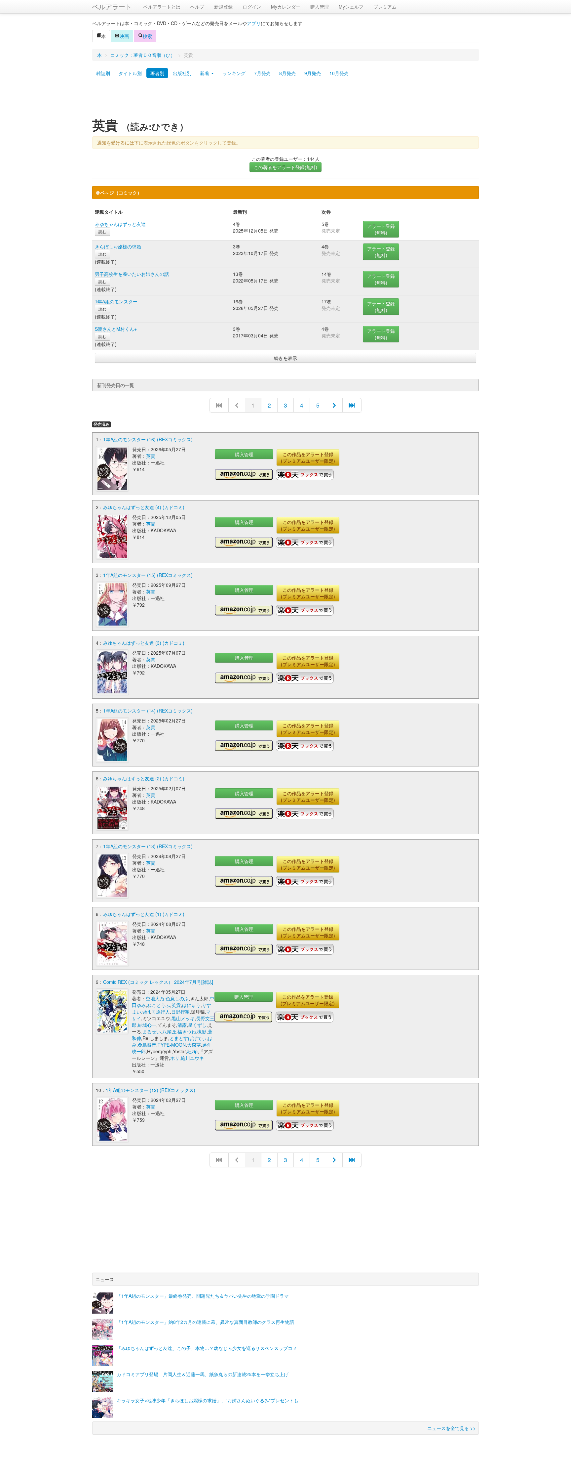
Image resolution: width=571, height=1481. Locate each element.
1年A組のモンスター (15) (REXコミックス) (148, 575)
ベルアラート (112, 6)
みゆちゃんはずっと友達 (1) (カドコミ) (143, 914)
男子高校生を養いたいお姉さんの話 (132, 274)
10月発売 (339, 73)
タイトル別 (130, 73)
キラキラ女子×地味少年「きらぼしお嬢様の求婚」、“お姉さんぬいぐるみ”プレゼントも (207, 1400)
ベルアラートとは (161, 6)
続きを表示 (285, 358)
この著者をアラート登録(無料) (285, 167)
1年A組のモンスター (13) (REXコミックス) (148, 846)
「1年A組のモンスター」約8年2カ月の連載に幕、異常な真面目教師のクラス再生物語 (205, 1322)
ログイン (252, 6)
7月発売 (262, 73)
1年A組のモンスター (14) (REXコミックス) (148, 710)
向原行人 (160, 1011)
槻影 (202, 1031)
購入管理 (319, 6)
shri (146, 1011)
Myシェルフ (351, 6)
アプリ (254, 23)
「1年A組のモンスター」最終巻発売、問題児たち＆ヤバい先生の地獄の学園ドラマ (203, 1295)
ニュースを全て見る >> (451, 1428)
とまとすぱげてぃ (188, 1038)
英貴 (150, 456)
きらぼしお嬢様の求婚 (118, 246)
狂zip (192, 1051)
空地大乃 (155, 998)
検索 (147, 36)
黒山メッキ (183, 1018)
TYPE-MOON (172, 1044)
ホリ (174, 1058)
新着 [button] (205, 73)
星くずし (197, 1025)
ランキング (234, 73)
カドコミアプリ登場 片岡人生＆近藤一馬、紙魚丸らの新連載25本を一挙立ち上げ (202, 1374)
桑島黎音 (147, 1044)
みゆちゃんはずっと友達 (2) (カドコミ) (143, 778)
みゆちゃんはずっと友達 (120, 224)
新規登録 (223, 6)
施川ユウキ (192, 1058)
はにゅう (191, 1005)
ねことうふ (158, 1005)
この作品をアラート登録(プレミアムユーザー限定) (308, 457)
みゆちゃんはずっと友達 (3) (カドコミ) (143, 642)
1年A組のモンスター (116, 301)
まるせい (151, 1031)
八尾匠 (169, 1031)
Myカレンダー (285, 6)
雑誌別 (103, 73)
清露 (182, 1025)
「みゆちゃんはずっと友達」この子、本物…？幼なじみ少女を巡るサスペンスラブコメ (207, 1348)
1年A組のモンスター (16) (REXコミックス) (148, 439)
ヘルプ (197, 6)
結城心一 (147, 1025)
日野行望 (180, 1011)
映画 (124, 36)
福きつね (186, 1031)
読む (102, 231)
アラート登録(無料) (381, 229)
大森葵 (194, 1044)
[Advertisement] (285, 100)
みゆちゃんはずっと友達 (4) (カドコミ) (143, 507)
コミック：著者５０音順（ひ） (142, 55)
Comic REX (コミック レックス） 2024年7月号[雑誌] (158, 982)
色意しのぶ (177, 998)
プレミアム (385, 6)
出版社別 (182, 73)
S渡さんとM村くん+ (116, 329)
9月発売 (312, 73)
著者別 (157, 73)
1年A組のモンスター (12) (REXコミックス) (150, 1090)
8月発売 (287, 73)
